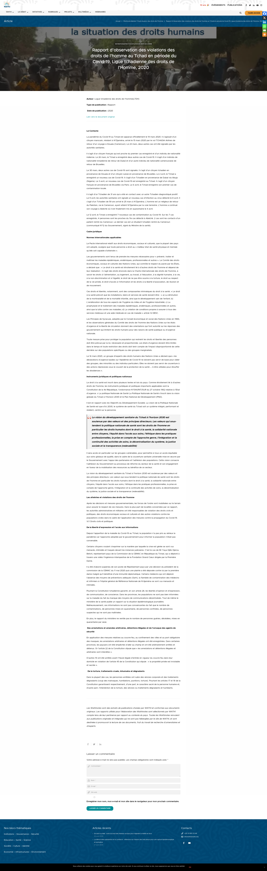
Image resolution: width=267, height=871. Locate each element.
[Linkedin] (264, 22)
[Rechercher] (240, 13)
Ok (190, 867)
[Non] (264, 867)
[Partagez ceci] (89, 744)
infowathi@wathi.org (191, 837)
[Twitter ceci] (94, 744)
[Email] (264, 30)
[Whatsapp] (264, 26)
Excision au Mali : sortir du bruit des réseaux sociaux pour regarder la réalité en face (123, 833)
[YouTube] (257, 5)
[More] (264, 34)
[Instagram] (261, 5)
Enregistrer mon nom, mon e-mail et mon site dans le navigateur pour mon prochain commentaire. (133, 801)
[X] (264, 18)
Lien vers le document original (101, 117)
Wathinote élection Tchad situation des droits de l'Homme (143, 21)
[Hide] (266, 38)
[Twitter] (250, 5)
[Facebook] (246, 5)
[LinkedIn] (254, 5)
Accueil (118, 21)
